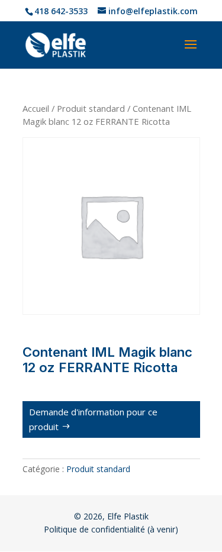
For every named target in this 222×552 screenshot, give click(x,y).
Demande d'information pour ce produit (93, 419)
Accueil (35, 108)
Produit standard (91, 108)
